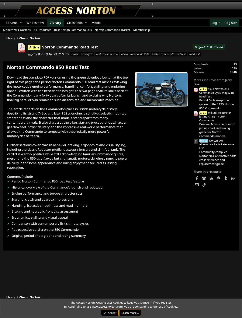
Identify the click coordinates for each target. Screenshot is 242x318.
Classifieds (75, 22)
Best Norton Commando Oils (73, 30)
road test (194, 54)
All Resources (42, 30)
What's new (35, 22)
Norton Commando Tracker (112, 30)
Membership (141, 30)
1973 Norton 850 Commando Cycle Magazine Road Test (216, 92)
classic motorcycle (82, 54)
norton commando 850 (135, 54)
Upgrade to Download (209, 47)
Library (55, 22)
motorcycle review (107, 54)
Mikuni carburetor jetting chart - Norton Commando (215, 116)
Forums (11, 22)
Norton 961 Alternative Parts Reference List (216, 144)
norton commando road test (169, 54)
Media (96, 22)
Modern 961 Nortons (17, 30)
